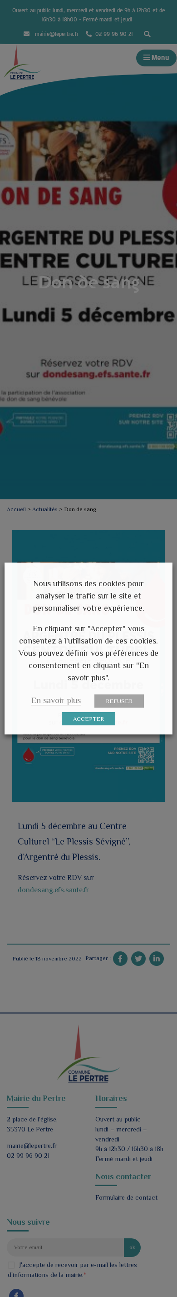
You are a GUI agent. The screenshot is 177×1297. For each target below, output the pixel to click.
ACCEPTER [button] (88, 718)
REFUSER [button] (119, 701)
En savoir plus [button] (56, 700)
